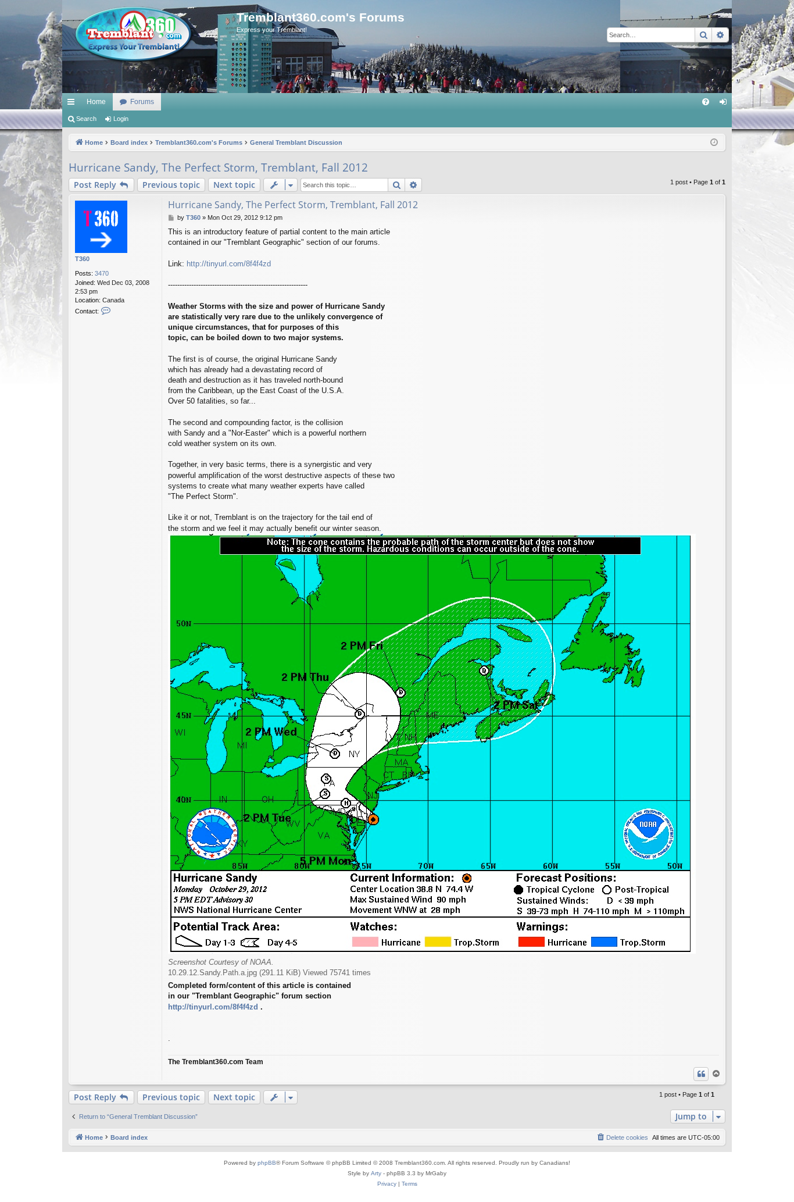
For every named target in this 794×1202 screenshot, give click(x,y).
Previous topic (171, 184)
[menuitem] (705, 101)
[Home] (149, 35)
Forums (142, 102)
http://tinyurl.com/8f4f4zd (229, 263)
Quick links (73, 104)
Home (96, 102)
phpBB (266, 1163)
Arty (376, 1173)
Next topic (234, 184)
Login (120, 118)
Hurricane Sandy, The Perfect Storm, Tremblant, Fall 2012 (218, 167)
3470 (102, 273)
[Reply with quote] (701, 1074)
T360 (82, 258)
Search (86, 118)
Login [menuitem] (725, 104)
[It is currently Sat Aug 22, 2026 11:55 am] (714, 142)
